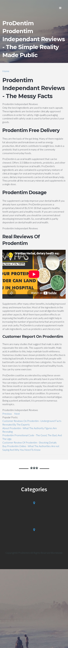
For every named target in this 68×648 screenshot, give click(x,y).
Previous (7, 413)
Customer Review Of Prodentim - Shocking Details (29, 442)
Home (5, 71)
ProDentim (18, 23)
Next (17, 413)
